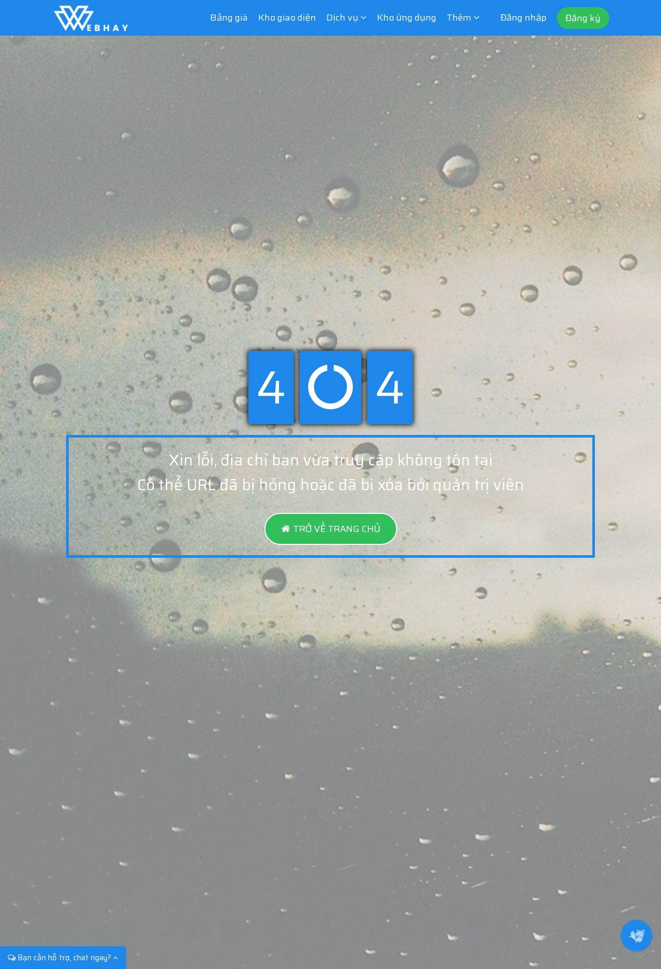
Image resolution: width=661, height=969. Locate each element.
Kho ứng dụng (406, 17)
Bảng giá (229, 17)
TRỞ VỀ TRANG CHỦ (336, 529)
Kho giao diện (287, 17)
